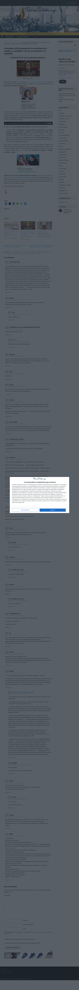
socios (26, 484)
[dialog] (39, 495)
